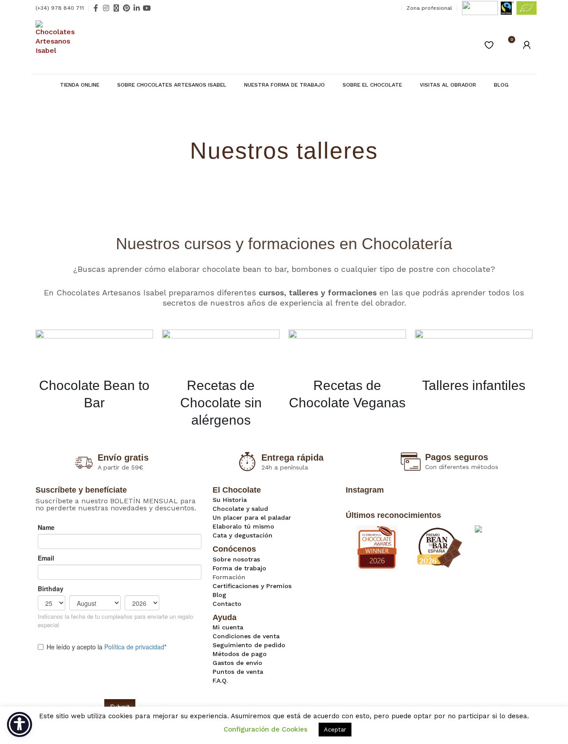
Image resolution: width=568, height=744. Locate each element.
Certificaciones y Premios (252, 585)
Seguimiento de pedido (249, 645)
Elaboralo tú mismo (243, 526)
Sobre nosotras (236, 559)
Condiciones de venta (246, 636)
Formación (229, 577)
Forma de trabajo (239, 568)
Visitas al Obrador (448, 85)
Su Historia (230, 499)
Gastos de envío (237, 662)
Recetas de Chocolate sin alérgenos (221, 402)
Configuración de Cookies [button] (266, 729)
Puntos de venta (238, 671)
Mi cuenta (228, 627)
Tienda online (79, 85)
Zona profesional (429, 8)
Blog (501, 85)
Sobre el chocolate (372, 85)
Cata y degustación (242, 535)
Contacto (227, 603)
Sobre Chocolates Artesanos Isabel (171, 85)
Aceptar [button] (335, 729)
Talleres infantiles (473, 385)
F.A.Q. (220, 680)
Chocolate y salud (240, 508)
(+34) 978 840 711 (60, 8)
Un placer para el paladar (252, 517)
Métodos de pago (240, 653)
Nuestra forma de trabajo (284, 85)
